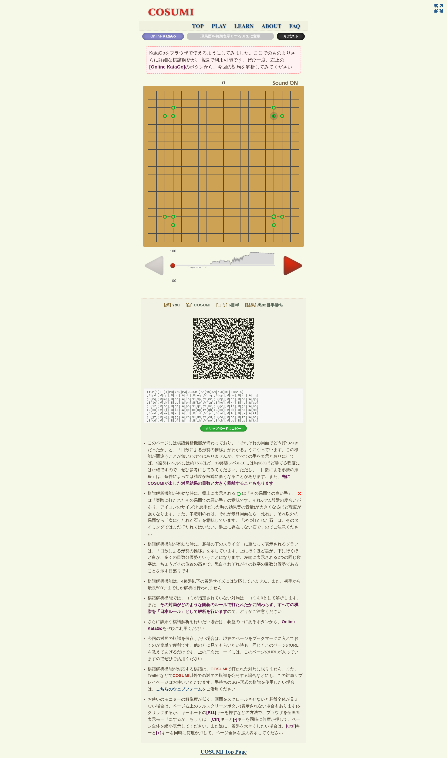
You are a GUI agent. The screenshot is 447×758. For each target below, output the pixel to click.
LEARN (244, 26)
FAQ (294, 26)
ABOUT (271, 26)
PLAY (219, 26)
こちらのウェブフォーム (179, 689)
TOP (198, 26)
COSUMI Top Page (223, 751)
